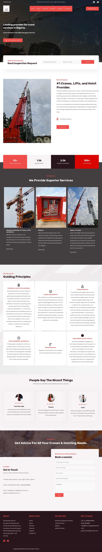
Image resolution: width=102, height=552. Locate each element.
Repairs (57, 525)
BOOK (59, 495)
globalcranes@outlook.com (89, 530)
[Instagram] (98, 2)
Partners (52, 8)
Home (32, 8)
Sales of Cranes (59, 528)
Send (87, 62)
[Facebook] (94, 2)
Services (45, 8)
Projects (60, 8)
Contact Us (68, 8)
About (38, 8)
